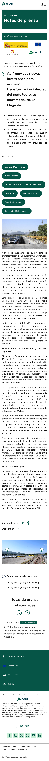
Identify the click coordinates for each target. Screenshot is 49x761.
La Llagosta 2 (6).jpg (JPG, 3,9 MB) (24, 582)
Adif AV (11, 684)
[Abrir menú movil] (45, 4)
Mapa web (22, 749)
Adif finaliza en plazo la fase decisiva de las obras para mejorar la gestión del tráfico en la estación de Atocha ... (24, 632)
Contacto (25, 726)
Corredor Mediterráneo (15, 167)
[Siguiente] (42, 550)
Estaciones (10, 193)
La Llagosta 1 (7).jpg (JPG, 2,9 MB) (24, 587)
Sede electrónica (16, 656)
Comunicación (12, 15)
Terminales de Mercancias (16, 211)
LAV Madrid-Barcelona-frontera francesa (23, 184)
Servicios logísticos (13, 202)
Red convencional (31, 193)
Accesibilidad (24, 747)
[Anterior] (7, 550)
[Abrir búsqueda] (41, 4)
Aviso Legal (36, 747)
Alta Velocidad (11, 175)
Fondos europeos (15, 665)
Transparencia (14, 675)
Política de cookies (9, 749)
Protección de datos (9, 747)
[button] (3, 74)
